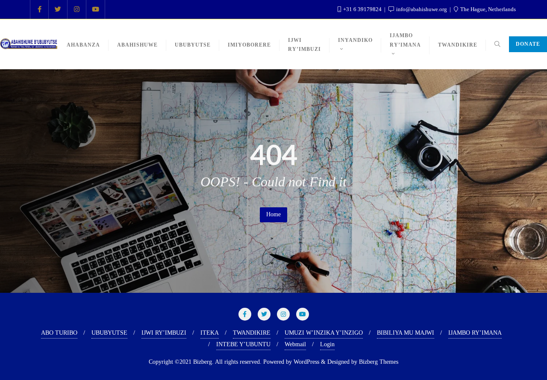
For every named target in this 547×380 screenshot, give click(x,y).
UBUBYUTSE (109, 333)
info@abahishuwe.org (421, 9)
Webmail (295, 344)
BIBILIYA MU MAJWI (405, 333)
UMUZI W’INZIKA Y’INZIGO (324, 333)
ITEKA (209, 333)
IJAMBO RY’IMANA (475, 333)
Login (327, 344)
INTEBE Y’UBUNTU (243, 344)
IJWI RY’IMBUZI (163, 333)
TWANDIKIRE (252, 333)
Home (273, 214)
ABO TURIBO (59, 333)
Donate (528, 44)
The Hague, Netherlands (487, 9)
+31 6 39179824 (362, 9)
